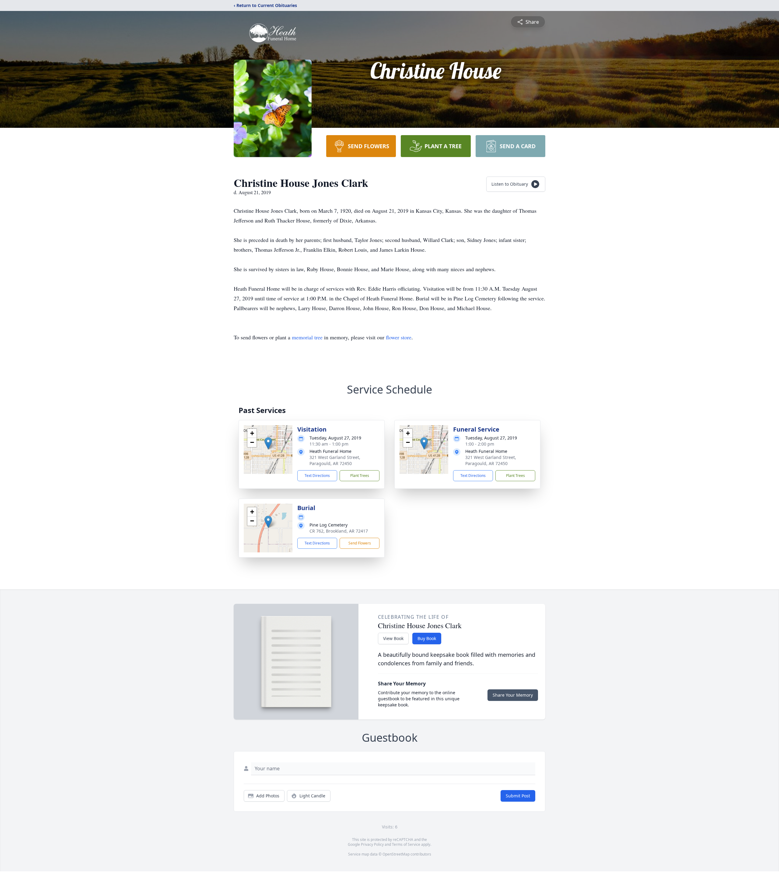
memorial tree (307, 337)
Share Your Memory (513, 695)
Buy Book (426, 638)
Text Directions (317, 475)
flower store (398, 337)
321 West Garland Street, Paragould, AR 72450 (334, 460)
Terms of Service (406, 844)
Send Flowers (359, 543)
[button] (268, 443)
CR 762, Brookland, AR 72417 (338, 531)
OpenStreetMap (396, 854)
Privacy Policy (372, 844)
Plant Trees (359, 475)
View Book (393, 638)
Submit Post (518, 796)
